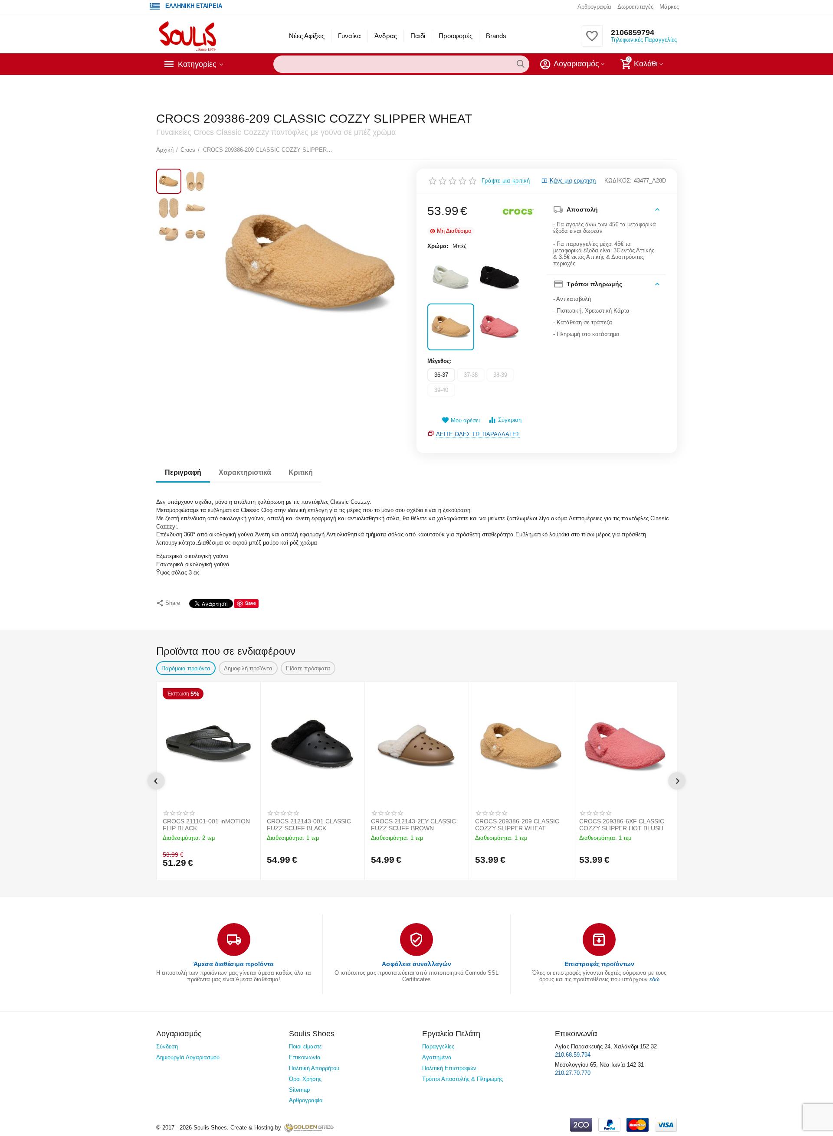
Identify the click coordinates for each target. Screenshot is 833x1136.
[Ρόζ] (499, 327)
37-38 (471, 375)
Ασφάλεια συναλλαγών (416, 963)
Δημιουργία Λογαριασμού (188, 1057)
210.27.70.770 (572, 1073)
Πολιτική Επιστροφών (449, 1068)
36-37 (441, 375)
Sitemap (299, 1090)
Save (250, 603)
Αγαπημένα (437, 1057)
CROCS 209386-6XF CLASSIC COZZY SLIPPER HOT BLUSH (621, 824)
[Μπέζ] (450, 327)
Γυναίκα (349, 35)
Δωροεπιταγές (635, 6)
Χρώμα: (437, 246)
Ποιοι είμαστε (305, 1046)
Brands (496, 35)
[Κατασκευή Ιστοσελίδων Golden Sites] (309, 1127)
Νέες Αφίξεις (307, 35)
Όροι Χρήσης (305, 1079)
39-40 (441, 390)
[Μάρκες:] (518, 211)
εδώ (654, 979)
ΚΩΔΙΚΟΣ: (618, 180)
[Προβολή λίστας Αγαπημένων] (592, 41)
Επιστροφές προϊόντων (599, 963)
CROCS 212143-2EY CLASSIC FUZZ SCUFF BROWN (413, 824)
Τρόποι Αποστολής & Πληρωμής (462, 1079)
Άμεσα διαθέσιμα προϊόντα (233, 963)
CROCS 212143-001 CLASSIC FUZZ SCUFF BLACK (309, 824)
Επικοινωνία (305, 1057)
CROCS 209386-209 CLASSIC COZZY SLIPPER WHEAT (517, 824)
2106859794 (632, 32)
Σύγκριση (509, 420)
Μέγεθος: (439, 361)
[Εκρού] (450, 278)
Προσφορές (455, 35)
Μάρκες (669, 6)
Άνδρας (385, 35)
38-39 (500, 375)
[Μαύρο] (499, 278)
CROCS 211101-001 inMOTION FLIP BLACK (206, 824)
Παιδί (417, 35)
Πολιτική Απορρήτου (314, 1068)
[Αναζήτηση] (520, 64)
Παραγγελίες (438, 1046)
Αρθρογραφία (594, 6)
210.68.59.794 (572, 1054)
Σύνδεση (167, 1046)
